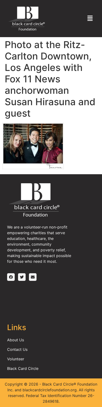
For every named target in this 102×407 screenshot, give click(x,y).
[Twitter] (22, 277)
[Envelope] (33, 277)
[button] (90, 18)
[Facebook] (11, 277)
